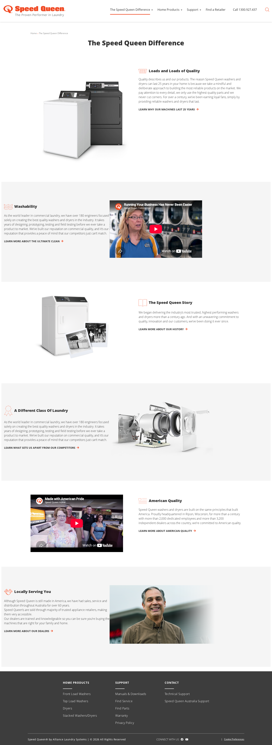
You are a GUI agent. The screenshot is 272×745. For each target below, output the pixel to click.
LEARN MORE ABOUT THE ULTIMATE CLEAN (32, 241)
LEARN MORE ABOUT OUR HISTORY (161, 329)
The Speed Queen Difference (130, 10)
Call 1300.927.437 (245, 10)
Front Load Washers (76, 694)
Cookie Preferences (234, 739)
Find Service (123, 701)
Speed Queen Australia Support (187, 701)
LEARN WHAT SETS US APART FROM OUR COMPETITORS (39, 447)
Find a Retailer (216, 10)
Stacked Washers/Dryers (80, 716)
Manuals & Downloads (130, 694)
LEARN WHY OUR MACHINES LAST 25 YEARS (167, 109)
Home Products (168, 10)
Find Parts (122, 708)
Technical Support (177, 694)
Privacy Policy (124, 723)
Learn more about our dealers (26, 631)
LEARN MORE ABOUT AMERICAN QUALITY (165, 531)
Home (34, 33)
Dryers (67, 708)
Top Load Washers (75, 701)
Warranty (121, 716)
